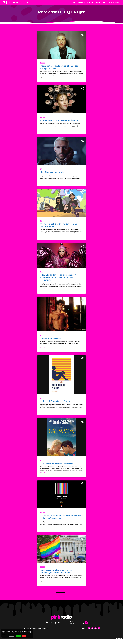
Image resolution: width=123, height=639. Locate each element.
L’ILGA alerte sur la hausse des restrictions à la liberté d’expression (60, 516)
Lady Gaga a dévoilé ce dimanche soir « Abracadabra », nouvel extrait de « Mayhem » (58, 277)
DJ (41, 169)
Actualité (42, 512)
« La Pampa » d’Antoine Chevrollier (56, 463)
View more (8, 634)
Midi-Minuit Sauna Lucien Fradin (55, 401)
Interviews (43, 398)
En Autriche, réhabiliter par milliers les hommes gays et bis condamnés (57, 571)
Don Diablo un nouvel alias (52, 172)
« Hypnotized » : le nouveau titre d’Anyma (59, 120)
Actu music (43, 62)
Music (42, 271)
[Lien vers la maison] (5, 2)
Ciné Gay (42, 335)
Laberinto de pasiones (50, 338)
